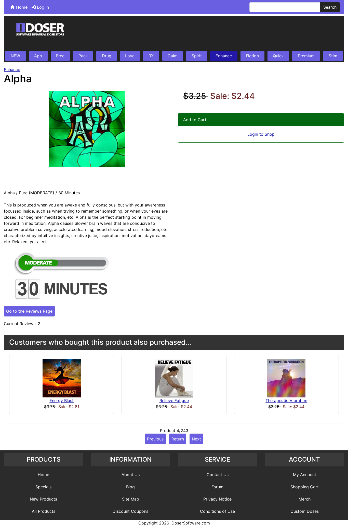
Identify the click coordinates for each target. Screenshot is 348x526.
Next (196, 438)
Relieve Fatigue (174, 400)
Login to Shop (261, 134)
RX (151, 55)
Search (330, 7)
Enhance (224, 55)
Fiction (252, 55)
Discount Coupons (130, 511)
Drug (106, 55)
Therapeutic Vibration (286, 400)
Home (21, 7)
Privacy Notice (217, 499)
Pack (83, 55)
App (38, 55)
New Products (43, 499)
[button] (338, 501)
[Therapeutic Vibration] (286, 378)
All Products (43, 511)
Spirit (197, 55)
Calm (173, 55)
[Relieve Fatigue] (174, 378)
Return (177, 438)
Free (60, 55)
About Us (131, 474)
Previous (155, 438)
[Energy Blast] (62, 378)
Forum (217, 486)
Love (130, 55)
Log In (42, 7)
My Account (304, 474)
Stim (333, 55)
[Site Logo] (174, 33)
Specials (43, 486)
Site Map (130, 499)
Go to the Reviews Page (29, 311)
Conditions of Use (217, 511)
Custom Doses (304, 511)
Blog (130, 486)
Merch (305, 499)
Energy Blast (61, 400)
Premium (306, 55)
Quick (278, 55)
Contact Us (218, 474)
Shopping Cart (304, 486)
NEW (15, 55)
